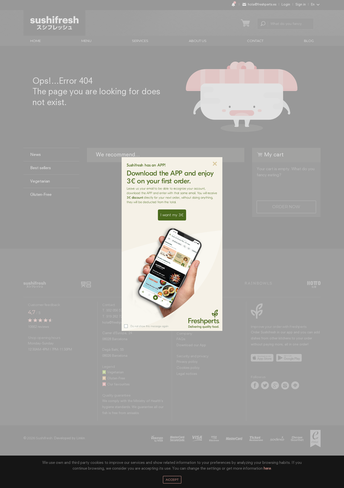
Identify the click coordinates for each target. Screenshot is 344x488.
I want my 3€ (172, 215)
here (267, 468)
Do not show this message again (149, 326)
